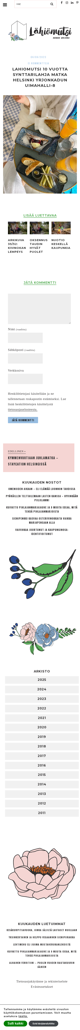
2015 (42, 775)
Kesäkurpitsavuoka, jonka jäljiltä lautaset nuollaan (42, 930)
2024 (41, 689)
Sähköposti (21, 350)
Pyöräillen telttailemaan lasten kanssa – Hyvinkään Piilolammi (42, 498)
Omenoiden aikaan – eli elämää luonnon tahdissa (41, 489)
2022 (41, 708)
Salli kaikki (15, 1023)
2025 (42, 680)
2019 (42, 737)
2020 (41, 727)
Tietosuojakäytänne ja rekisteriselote (42, 981)
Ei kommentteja (38, 63)
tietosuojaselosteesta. (22, 409)
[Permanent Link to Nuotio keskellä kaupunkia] (61, 233)
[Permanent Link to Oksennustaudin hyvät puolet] (39, 233)
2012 (42, 803)
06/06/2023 (38, 57)
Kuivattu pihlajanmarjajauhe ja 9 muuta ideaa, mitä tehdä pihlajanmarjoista (41, 509)
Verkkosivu (16, 370)
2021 (42, 718)
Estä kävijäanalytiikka (43, 1023)
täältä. (23, 1016)
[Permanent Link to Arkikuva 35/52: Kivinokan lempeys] (17, 233)
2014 (42, 784)
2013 (42, 794)
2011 (42, 813)
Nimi (17, 329)
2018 (42, 746)
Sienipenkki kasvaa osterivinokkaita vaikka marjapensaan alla (42, 520)
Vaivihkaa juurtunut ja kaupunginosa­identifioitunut (42, 532)
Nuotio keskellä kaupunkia (60, 244)
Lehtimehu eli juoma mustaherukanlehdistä (41, 944)
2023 (41, 699)
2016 (42, 765)
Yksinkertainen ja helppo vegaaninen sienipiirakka (42, 937)
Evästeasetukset (42, 986)
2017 (42, 756)
